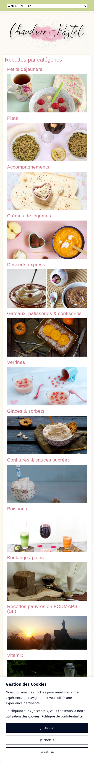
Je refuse (47, 752)
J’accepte (47, 727)
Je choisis (47, 740)
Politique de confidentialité (62, 716)
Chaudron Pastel (47, 35)
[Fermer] (89, 683)
